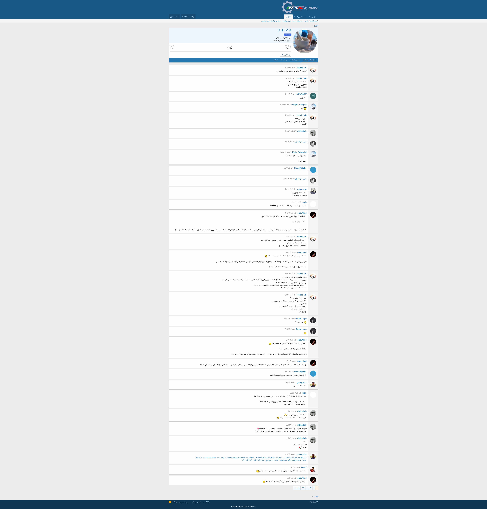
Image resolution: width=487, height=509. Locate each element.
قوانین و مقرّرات (195, 502)
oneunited (302, 213)
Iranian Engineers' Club (243, 507)
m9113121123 (301, 94)
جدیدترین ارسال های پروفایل (293, 21)
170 (303, 488)
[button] (309, 16)
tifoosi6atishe (300, 168)
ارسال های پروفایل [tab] (310, 60)
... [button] (307, 488)
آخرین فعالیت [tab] (295, 60)
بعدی (297, 488)
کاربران (288, 16)
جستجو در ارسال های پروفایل (271, 21)
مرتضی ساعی (302, 382)
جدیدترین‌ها (301, 16)
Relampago (301, 318)
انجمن (313, 16)
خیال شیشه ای (301, 141)
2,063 (288, 48)
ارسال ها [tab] (284, 60)
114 (172, 48)
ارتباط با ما (206, 502)
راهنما (175, 502)
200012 (304, 467)
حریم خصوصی (183, 502)
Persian (313, 502)
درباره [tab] (276, 60)
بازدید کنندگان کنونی (311, 21)
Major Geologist (299, 104)
